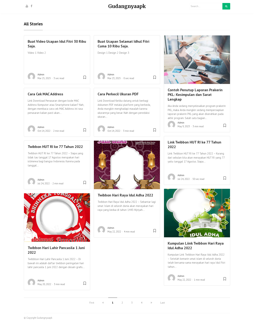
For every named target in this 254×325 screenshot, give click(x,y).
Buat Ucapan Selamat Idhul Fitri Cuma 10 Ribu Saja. (123, 44)
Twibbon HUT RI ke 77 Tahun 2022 (55, 146)
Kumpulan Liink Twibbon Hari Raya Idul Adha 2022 (196, 245)
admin (41, 74)
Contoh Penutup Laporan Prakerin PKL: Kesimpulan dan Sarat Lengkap (195, 95)
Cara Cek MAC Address (45, 94)
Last (162, 302)
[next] (151, 302)
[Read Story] (84, 78)
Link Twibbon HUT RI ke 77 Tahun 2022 (194, 144)
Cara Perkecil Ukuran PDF (118, 94)
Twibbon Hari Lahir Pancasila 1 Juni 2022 (56, 250)
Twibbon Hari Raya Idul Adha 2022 (125, 195)
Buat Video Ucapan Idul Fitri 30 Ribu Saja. (57, 44)
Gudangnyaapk (127, 6)
